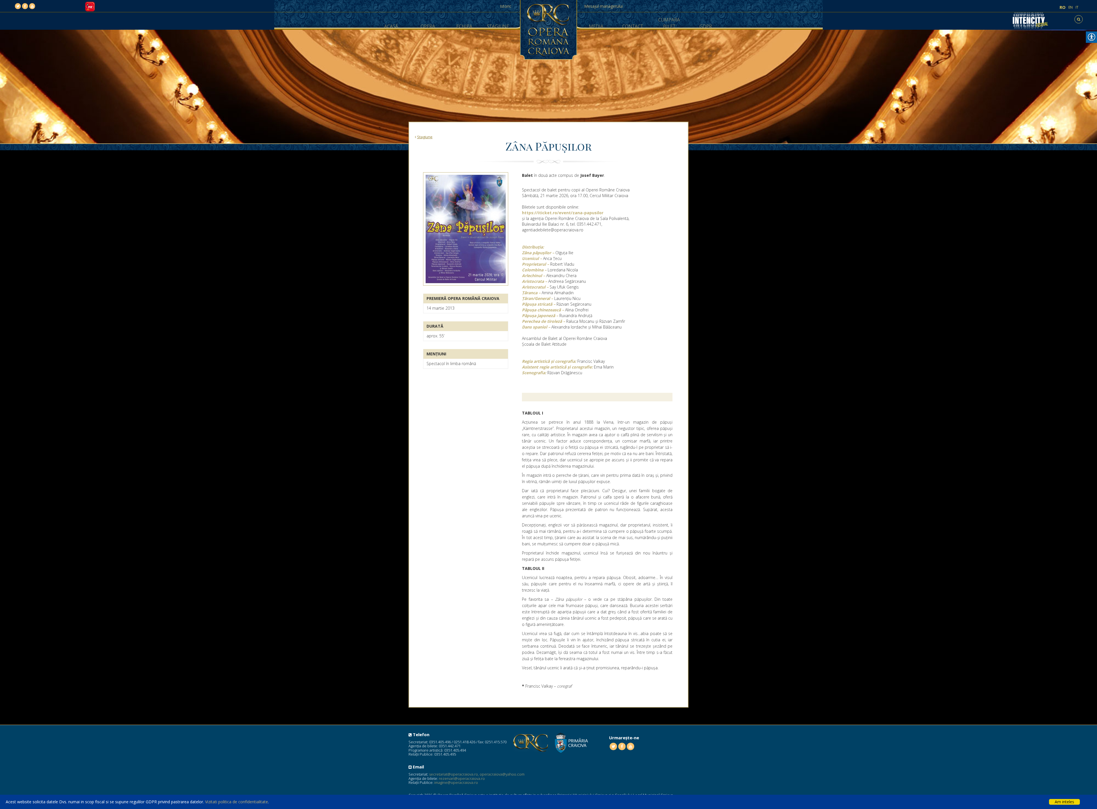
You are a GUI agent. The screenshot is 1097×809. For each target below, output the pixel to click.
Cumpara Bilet (669, 23)
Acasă (391, 26)
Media (596, 26)
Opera (428, 26)
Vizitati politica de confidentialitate (236, 801)
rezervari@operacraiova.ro (462, 778)
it (1077, 7)
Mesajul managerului (603, 6)
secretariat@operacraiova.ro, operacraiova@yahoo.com (477, 774)
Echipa (464, 26)
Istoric (505, 6)
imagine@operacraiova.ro (456, 782)
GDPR (705, 26)
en (1070, 7)
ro (1063, 7)
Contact (632, 26)
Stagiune (498, 26)
